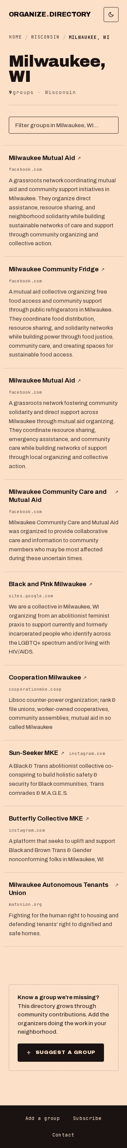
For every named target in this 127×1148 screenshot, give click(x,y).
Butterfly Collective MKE (49, 818)
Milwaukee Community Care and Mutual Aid (64, 495)
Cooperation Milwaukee (48, 677)
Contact (63, 1135)
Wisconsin (45, 37)
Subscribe (87, 1118)
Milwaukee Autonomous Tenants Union (64, 888)
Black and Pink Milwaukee (50, 584)
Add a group (42, 1118)
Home (15, 37)
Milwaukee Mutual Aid (45, 158)
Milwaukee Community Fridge (57, 269)
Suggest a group (66, 1052)
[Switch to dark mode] (111, 14)
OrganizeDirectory (50, 14)
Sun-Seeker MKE (36, 753)
